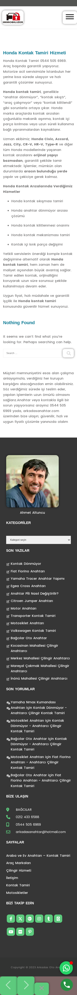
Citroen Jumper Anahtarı (32, 601)
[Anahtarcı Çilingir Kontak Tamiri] (13, 17)
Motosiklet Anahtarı (27, 623)
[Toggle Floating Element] (66, 968)
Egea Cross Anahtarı (28, 586)
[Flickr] (20, 932)
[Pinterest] (30, 932)
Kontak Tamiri (18, 885)
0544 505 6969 (28, 824)
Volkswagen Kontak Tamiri (33, 630)
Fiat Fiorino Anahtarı (28, 571)
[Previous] (8, 985)
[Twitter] (20, 919)
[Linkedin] (58, 919)
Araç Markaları (18, 863)
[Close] (41, 989)
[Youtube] (11, 932)
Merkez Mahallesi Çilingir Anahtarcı (40, 658)
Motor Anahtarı (23, 608)
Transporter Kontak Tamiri (33, 615)
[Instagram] (39, 919)
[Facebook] (11, 919)
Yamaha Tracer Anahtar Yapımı (37, 578)
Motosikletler (17, 892)
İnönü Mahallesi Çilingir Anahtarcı (39, 678)
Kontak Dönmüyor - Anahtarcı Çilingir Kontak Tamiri (37, 726)
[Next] (25, 985)
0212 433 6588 (27, 817)
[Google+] (30, 919)
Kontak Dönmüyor (26, 563)
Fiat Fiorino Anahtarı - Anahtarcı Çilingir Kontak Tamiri (41, 762)
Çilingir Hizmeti (18, 870)
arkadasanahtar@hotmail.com (41, 832)
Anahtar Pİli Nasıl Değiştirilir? (35, 593)
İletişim (12, 878)
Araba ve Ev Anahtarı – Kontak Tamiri (38, 855)
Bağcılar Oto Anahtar (29, 638)
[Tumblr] (49, 919)
